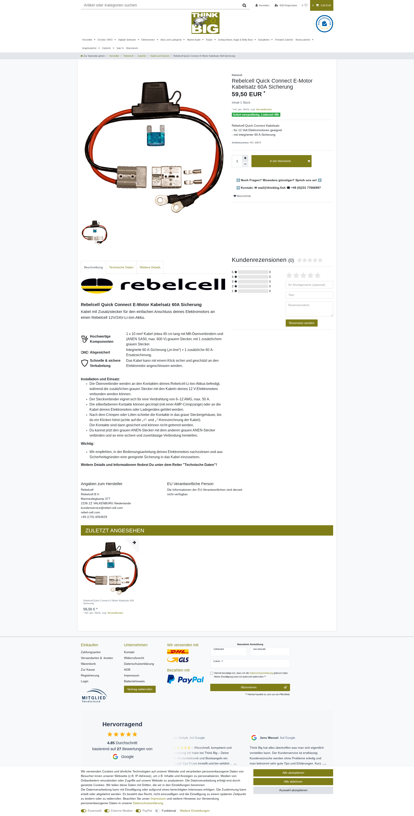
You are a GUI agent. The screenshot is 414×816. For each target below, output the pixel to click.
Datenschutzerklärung (139, 663)
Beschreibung (93, 267)
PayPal (147, 810)
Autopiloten (264, 39)
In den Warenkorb (280, 161)
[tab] (93, 267)
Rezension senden (301, 323)
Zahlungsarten (91, 652)
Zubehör (106, 48)
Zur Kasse (88, 669)
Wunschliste (243, 196)
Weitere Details (150, 267)
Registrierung (90, 675)
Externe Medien (122, 810)
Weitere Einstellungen (195, 810)
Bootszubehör (303, 39)
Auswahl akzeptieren (293, 790)
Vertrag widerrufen (139, 689)
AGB (127, 669)
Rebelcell (128, 56)
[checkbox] (110, 734)
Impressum (131, 675)
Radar (209, 39)
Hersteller (87, 39)
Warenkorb (132, 48)
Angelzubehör (89, 48)
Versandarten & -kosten (97, 658)
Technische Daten (121, 267)
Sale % (120, 48)
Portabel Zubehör (284, 39)
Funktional (169, 810)
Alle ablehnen (293, 781)
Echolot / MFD (105, 39)
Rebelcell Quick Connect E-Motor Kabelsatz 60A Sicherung (108, 601)
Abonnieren (249, 687)
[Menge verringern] (245, 164)
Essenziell (94, 810)
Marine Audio (194, 39)
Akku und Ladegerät (171, 39)
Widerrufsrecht (134, 658)
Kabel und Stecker (160, 56)
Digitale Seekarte (127, 39)
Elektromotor (148, 39)
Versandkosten (263, 109)
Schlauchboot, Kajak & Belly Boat (235, 39)
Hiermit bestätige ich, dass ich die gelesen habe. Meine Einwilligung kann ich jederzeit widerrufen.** (251, 675)
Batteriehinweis (134, 681)
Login (84, 681)
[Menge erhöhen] (245, 158)
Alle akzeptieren (293, 772)
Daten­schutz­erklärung (148, 803)
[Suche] (244, 5)
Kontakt (129, 652)
